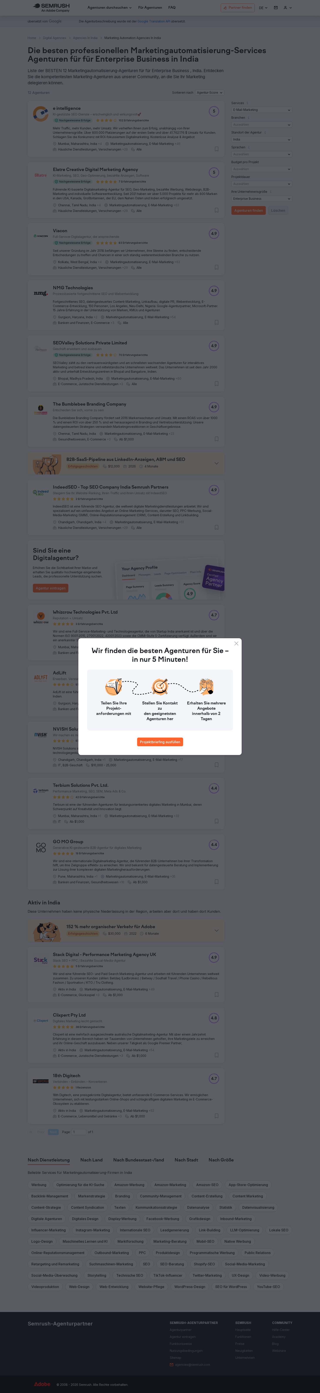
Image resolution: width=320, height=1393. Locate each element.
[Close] (236, 643)
